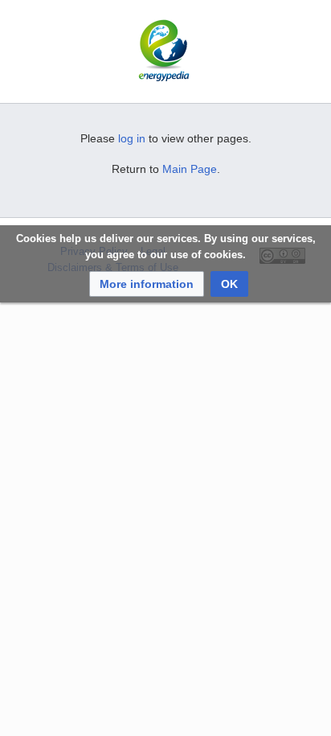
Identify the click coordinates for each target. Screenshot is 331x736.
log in (131, 138)
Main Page (189, 168)
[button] (146, 284)
